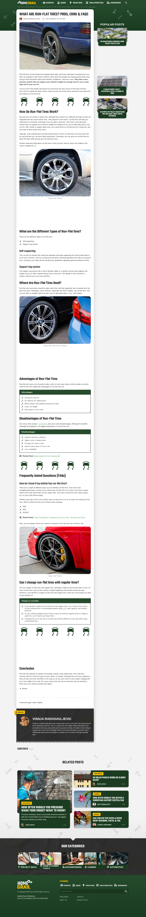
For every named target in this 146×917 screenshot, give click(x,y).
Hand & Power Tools (96, 2)
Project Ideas (77, 2)
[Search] (126, 891)
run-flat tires (42, 424)
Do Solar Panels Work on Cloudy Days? (109, 779)
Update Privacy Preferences (26, 896)
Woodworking (116, 2)
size (64, 608)
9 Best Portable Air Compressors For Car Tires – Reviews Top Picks (59, 517)
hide (31, 749)
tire (35, 146)
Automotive (50, 2)
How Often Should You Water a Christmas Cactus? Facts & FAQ (108, 799)
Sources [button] (24, 688)
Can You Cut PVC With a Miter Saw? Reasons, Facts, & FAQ (107, 819)
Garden (63, 2)
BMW (70, 293)
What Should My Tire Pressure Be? (47, 456)
